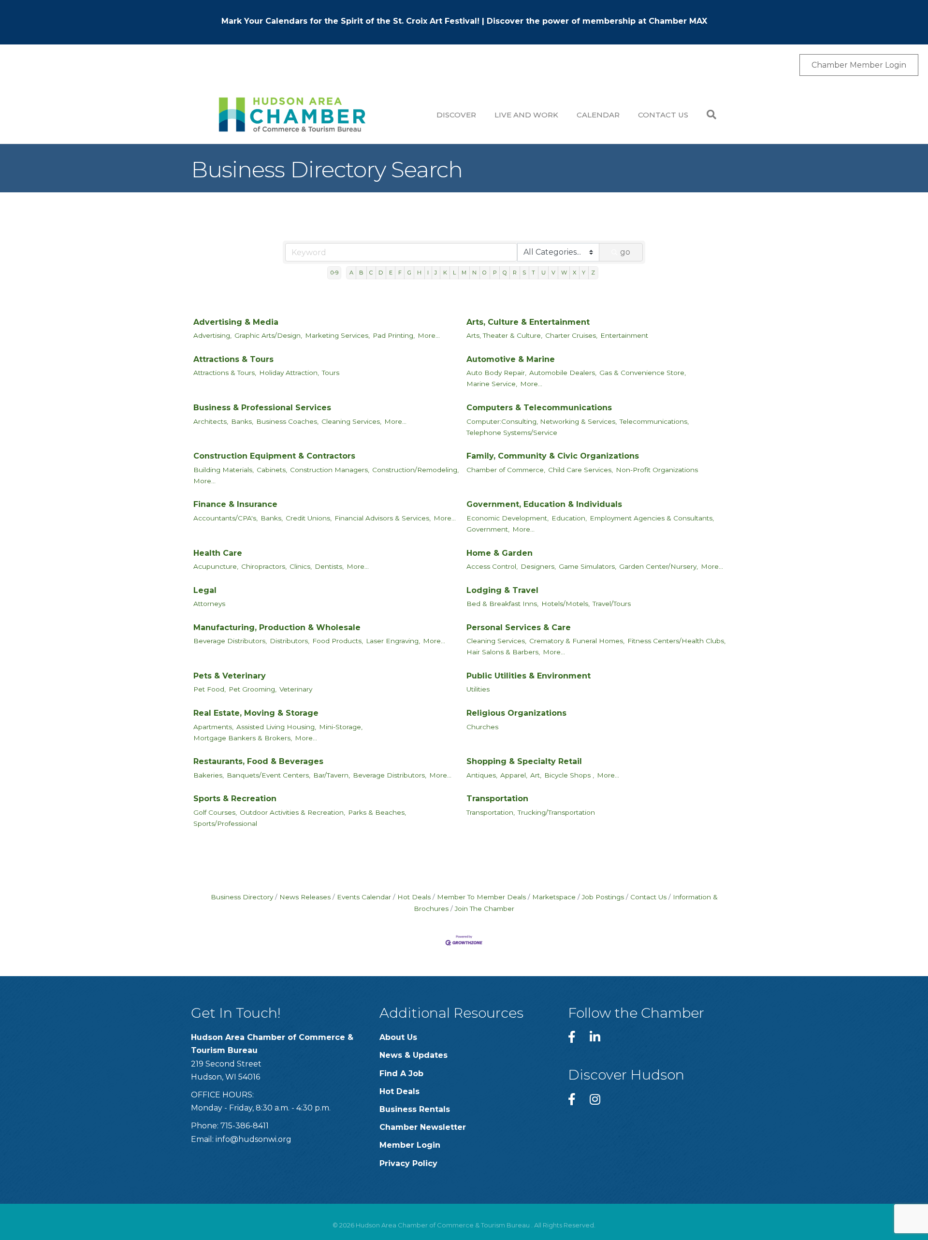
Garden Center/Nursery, (658, 566)
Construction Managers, (329, 470)
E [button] (390, 272)
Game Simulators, (587, 566)
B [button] (361, 272)
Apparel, (513, 775)
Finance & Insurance (235, 504)
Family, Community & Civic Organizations (552, 456)
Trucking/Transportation (556, 812)
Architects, (210, 421)
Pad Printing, (394, 335)
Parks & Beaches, (377, 812)
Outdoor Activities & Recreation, (292, 812)
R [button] (515, 272)
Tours (330, 372)
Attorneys (209, 603)
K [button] (445, 272)
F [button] (400, 272)
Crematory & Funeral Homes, (576, 641)
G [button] (409, 272)
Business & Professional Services (262, 407)
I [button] (428, 272)
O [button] (484, 272)
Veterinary (295, 689)
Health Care (217, 553)
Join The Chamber (484, 908)
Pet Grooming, (252, 689)
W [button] (564, 272)
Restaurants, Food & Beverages (258, 761)
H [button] (419, 272)
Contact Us (663, 114)
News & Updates (413, 1055)
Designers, (538, 566)
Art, (535, 775)
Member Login (409, 1145)
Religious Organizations (516, 713)
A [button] (351, 272)
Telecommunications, (654, 421)
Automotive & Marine (510, 359)
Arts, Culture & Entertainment (528, 322)
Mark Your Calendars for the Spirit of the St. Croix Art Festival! (350, 21)
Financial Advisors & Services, (382, 518)
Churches (482, 727)
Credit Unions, (309, 518)
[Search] (706, 114)
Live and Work (526, 114)
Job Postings (603, 897)
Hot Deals (414, 897)
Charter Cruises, (571, 335)
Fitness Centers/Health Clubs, (676, 641)
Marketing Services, (337, 335)
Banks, (242, 421)
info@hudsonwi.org (253, 1139)
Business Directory (242, 897)
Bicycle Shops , (569, 775)
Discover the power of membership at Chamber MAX (597, 21)
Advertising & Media (235, 322)
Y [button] (583, 272)
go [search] (625, 252)
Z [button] (593, 272)
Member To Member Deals (481, 897)
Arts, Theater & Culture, (504, 335)
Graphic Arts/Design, (268, 335)
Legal (205, 590)
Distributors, (289, 641)
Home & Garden (499, 553)
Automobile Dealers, (562, 372)
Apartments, (213, 727)
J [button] (436, 272)
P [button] (495, 272)
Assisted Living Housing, (276, 727)
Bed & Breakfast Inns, (502, 603)
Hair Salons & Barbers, (503, 652)
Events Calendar (364, 897)
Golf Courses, (215, 812)
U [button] (543, 272)
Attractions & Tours (233, 359)
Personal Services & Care (518, 627)
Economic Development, (507, 518)
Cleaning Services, (351, 421)
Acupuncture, (215, 566)
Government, (487, 529)
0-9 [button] (334, 272)
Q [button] (505, 272)
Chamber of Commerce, (505, 470)
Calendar (598, 114)
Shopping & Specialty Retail (524, 761)
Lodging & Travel (502, 590)
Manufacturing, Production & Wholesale (277, 627)
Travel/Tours (612, 603)
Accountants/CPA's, (225, 518)
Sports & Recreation (234, 798)
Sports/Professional (225, 823)
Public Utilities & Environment (528, 675)
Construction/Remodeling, (415, 470)
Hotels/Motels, (565, 603)
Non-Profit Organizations (657, 470)
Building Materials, (223, 470)
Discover (456, 114)
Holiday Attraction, (289, 372)
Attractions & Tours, (224, 372)
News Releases (305, 897)
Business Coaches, (287, 421)
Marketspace (554, 897)
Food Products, (337, 641)
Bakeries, (208, 775)
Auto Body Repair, (496, 372)
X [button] (574, 272)
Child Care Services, (580, 470)
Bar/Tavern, (331, 775)
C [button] (371, 272)
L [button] (454, 272)
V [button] (553, 272)
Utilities (478, 689)
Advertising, (212, 335)
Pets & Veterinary (229, 675)
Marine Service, (491, 384)
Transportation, (490, 812)
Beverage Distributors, (230, 641)
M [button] (464, 272)
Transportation (497, 798)
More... (429, 335)
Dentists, (329, 566)
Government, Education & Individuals (544, 504)
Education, (569, 518)
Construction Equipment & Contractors (274, 456)
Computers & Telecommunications (539, 407)
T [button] (533, 272)
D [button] (380, 272)
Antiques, (481, 775)
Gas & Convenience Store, (642, 372)
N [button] (474, 272)
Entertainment (624, 335)
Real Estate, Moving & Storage (256, 713)
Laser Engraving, (393, 641)
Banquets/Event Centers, (268, 775)
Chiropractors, (264, 566)
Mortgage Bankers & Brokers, (242, 738)
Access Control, (492, 566)
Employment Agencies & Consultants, (652, 518)
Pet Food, (209, 689)
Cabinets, (272, 470)
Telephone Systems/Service (511, 432)
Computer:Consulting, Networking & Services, (541, 421)
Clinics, (301, 566)
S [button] (524, 272)
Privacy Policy (408, 1163)
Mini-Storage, (340, 727)
